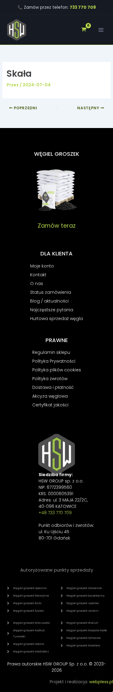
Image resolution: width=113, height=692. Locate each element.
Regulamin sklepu (51, 352)
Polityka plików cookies (56, 370)
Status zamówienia (50, 292)
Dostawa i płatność (53, 387)
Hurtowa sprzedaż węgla (56, 319)
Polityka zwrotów (49, 379)
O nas (36, 283)
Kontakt (38, 275)
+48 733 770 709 (55, 513)
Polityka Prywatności (53, 361)
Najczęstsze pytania (51, 310)
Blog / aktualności (49, 301)
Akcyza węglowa (50, 396)
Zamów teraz (57, 226)
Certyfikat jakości (50, 405)
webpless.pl (101, 682)
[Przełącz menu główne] (101, 30)
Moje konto (42, 266)
